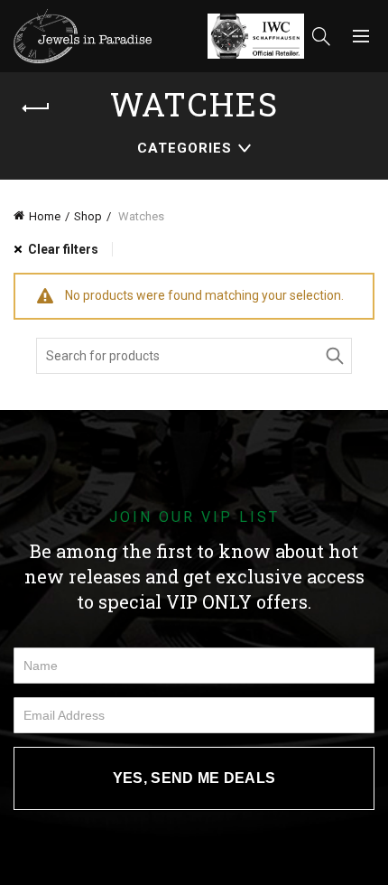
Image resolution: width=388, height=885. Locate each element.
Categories (184, 148)
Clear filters (63, 249)
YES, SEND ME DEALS (194, 778)
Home (44, 216)
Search (334, 356)
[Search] (321, 36)
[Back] (36, 108)
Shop (88, 216)
